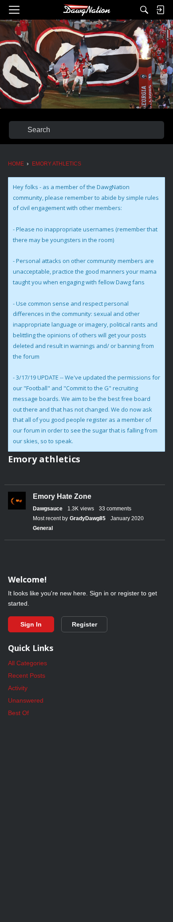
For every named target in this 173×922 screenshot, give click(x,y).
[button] (17, 501)
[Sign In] (160, 10)
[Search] (144, 10)
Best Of (18, 712)
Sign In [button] (31, 624)
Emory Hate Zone (62, 496)
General (43, 528)
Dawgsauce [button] (48, 508)
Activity (18, 688)
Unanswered (25, 700)
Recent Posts (26, 675)
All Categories (27, 663)
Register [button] (84, 624)
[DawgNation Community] (86, 10)
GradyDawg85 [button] (88, 518)
